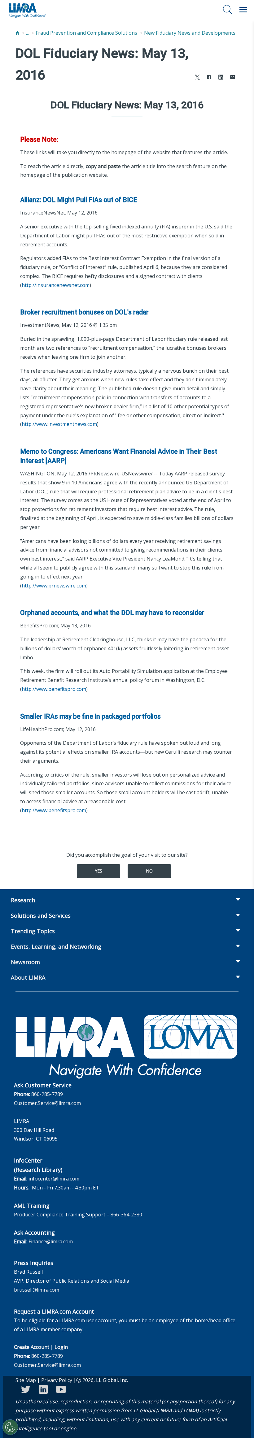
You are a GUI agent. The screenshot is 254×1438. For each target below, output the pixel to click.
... (27, 32)
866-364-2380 (126, 1214)
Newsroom (25, 962)
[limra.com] (27, 10)
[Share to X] (197, 77)
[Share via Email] (233, 77)
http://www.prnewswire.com (54, 585)
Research (23, 900)
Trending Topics (33, 931)
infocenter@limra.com (53, 1178)
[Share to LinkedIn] (221, 77)
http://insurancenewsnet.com (56, 285)
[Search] (227, 9)
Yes (98, 871)
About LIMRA (28, 977)
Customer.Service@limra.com (47, 1103)
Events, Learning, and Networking (56, 946)
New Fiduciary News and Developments (189, 32)
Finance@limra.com (50, 1241)
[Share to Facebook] (209, 77)
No (149, 871)
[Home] (17, 32)
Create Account (31, 1347)
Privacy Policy (56, 1380)
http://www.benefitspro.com (54, 689)
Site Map (25, 1380)
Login (61, 1347)
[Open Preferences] (10, 1427)
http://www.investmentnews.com (59, 424)
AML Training (32, 1205)
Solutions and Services (41, 915)
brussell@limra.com (36, 1289)
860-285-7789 (47, 1094)
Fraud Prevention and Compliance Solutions (86, 32)
